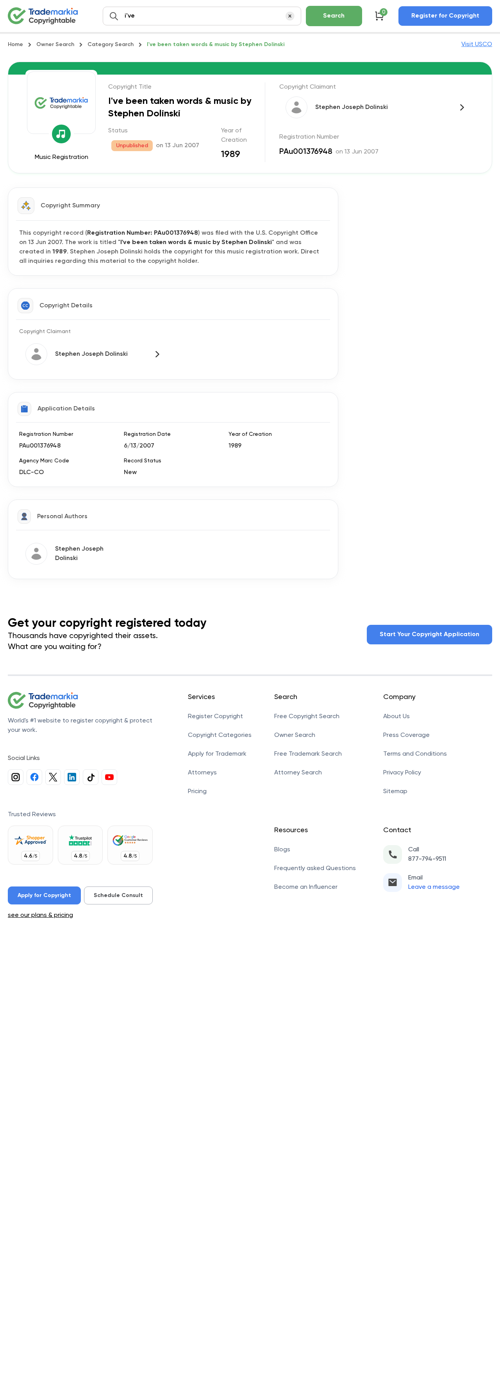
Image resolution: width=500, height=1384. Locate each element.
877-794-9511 (427, 859)
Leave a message (434, 887)
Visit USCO (476, 44)
